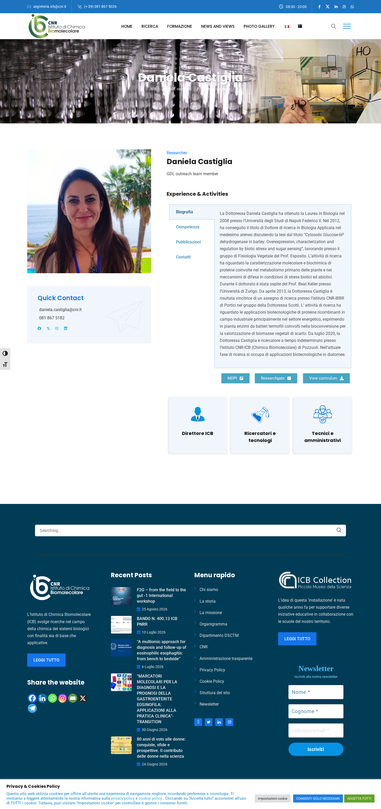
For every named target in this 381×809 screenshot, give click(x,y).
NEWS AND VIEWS (218, 26)
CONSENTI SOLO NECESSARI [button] (318, 798)
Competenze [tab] (188, 226)
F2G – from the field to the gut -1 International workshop (161, 595)
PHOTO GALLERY (259, 26)
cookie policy (151, 798)
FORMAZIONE (179, 26)
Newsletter (209, 704)
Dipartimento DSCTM (219, 635)
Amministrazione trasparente (226, 658)
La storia (208, 601)
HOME (126, 26)
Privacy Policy (212, 669)
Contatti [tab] (183, 257)
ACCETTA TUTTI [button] (359, 798)
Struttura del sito (215, 692)
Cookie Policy (212, 681)
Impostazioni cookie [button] (272, 798)
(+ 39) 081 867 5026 (100, 6)
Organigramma (213, 624)
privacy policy (123, 798)
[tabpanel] (283, 286)
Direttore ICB (197, 433)
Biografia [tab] (184, 211)
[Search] (339, 530)
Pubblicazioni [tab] (188, 242)
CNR (204, 646)
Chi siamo (209, 589)
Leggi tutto (46, 660)
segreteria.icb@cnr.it (49, 6)
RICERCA (150, 26)
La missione (211, 612)
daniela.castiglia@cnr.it (60, 309)
